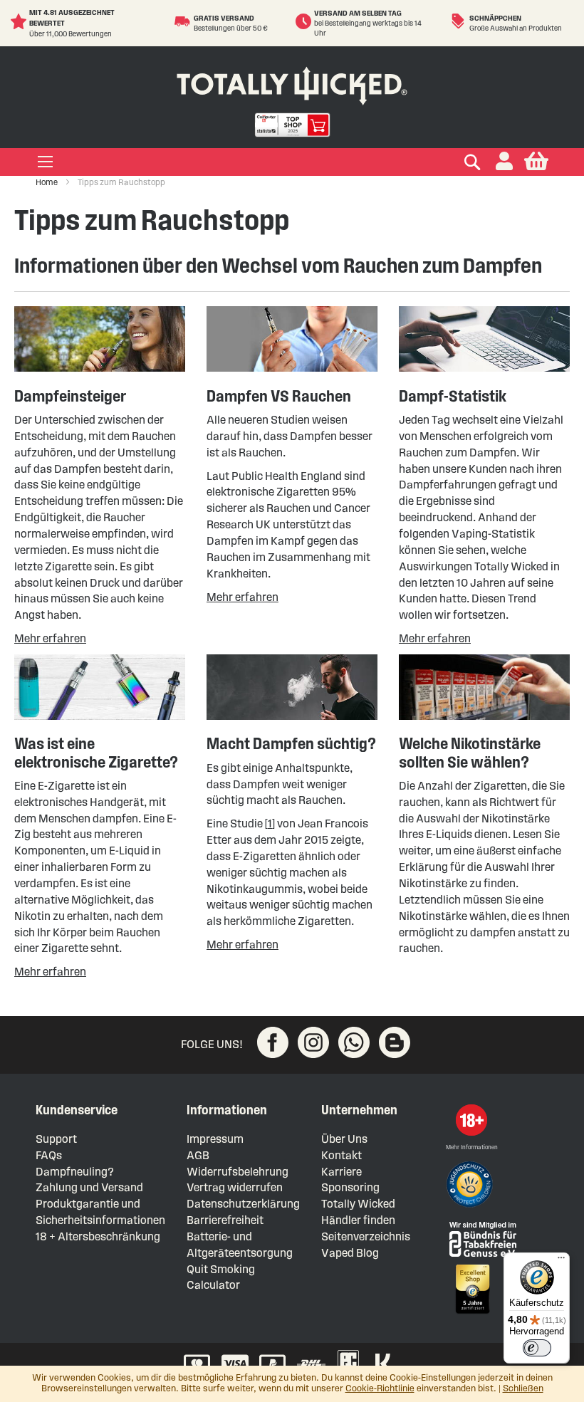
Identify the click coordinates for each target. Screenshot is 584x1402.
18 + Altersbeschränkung (98, 1236)
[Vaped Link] (394, 1042)
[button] (504, 162)
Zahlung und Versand (89, 1187)
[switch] (537, 1347)
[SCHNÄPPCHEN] (459, 21)
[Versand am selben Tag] (305, 21)
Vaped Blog (350, 1253)
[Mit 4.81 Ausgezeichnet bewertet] (20, 21)
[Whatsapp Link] (354, 1042)
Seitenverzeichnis (365, 1236)
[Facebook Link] (272, 1042)
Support (56, 1139)
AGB (198, 1155)
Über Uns (344, 1139)
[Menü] (561, 1261)
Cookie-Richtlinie (379, 1388)
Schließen (523, 1388)
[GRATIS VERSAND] (184, 21)
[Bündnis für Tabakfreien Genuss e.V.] (481, 1237)
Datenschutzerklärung (243, 1204)
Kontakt (341, 1155)
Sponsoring (350, 1187)
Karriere (341, 1172)
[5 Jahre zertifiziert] (471, 1289)
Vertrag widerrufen (235, 1187)
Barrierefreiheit (225, 1220)
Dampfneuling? (75, 1172)
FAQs (49, 1155)
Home (47, 182)
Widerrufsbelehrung (237, 1172)
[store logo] (292, 83)
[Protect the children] (471, 1186)
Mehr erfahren (50, 638)
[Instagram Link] (313, 1042)
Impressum (215, 1139)
